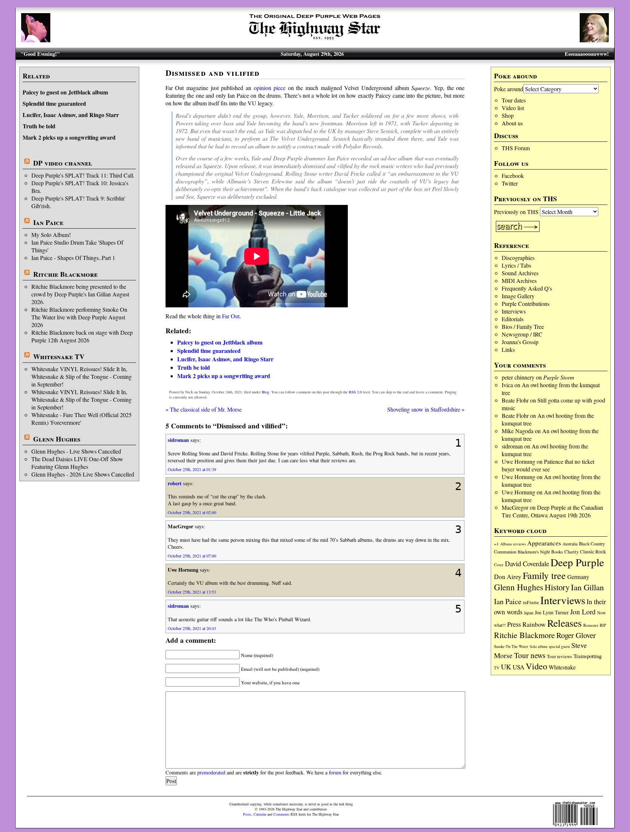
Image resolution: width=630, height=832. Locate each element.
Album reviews (513, 544)
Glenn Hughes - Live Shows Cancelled (76, 451)
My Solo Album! (51, 234)
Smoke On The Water (511, 646)
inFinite (531, 602)
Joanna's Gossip (520, 342)
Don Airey (507, 576)
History (557, 587)
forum (335, 772)
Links (508, 349)
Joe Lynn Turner (552, 612)
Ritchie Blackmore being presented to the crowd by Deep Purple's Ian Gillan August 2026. (80, 294)
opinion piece (270, 88)
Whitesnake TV (59, 356)
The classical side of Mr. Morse (206, 409)
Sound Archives (520, 273)
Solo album (538, 646)
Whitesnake (562, 667)
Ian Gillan (587, 587)
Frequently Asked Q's (527, 288)
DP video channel (62, 163)
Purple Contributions (525, 303)
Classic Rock (593, 551)
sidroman (512, 446)
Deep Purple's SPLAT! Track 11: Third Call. (83, 175)
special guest (559, 646)
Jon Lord (583, 611)
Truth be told (39, 126)
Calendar (259, 814)
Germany (578, 577)
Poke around (508, 89)
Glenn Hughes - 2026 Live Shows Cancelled (82, 474)
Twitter (510, 183)
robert (175, 483)
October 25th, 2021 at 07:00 (192, 556)
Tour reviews (559, 656)
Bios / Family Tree (523, 326)
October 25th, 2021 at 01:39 (192, 469)
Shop (508, 115)
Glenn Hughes (56, 439)
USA (518, 667)
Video (536, 666)
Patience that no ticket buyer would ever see (548, 465)
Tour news (529, 655)
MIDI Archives (519, 280)
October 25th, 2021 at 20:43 (192, 628)
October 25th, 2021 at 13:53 (192, 592)
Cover (498, 564)
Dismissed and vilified (213, 73)
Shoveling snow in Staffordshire (423, 409)
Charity (571, 551)
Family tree (544, 575)
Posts (247, 814)
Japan (528, 612)
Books (557, 552)
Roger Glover (576, 635)
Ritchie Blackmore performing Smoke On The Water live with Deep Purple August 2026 (79, 317)
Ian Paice (48, 222)
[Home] (315, 40)
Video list (513, 108)
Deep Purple (577, 562)
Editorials (513, 319)
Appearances (544, 543)
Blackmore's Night (534, 552)
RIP (603, 625)
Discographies (518, 257)
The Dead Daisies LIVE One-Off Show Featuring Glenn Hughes (77, 462)
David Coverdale (527, 563)
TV (496, 667)
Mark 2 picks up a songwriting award (69, 137)
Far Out (231, 316)
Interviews (514, 311)
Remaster (590, 625)
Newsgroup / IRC (522, 334)
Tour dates (514, 100)
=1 (496, 544)
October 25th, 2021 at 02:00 (192, 512)
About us (512, 123)
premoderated (211, 772)
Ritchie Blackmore (65, 274)
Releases (564, 623)
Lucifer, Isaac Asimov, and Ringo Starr (71, 114)
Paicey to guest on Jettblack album (65, 92)
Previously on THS (516, 211)
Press (514, 624)
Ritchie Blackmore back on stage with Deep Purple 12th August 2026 (82, 336)
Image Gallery (518, 296)
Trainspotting (587, 656)
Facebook (513, 175)
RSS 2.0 (355, 391)
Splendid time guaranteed (54, 103)
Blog (265, 391)
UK (506, 667)
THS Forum (516, 148)
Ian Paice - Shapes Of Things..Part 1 (73, 257)
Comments (281, 814)
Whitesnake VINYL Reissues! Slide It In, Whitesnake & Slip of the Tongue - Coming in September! (81, 376)
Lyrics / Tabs (516, 265)
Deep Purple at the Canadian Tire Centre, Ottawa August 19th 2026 (552, 511)
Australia (570, 544)
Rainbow (534, 624)
